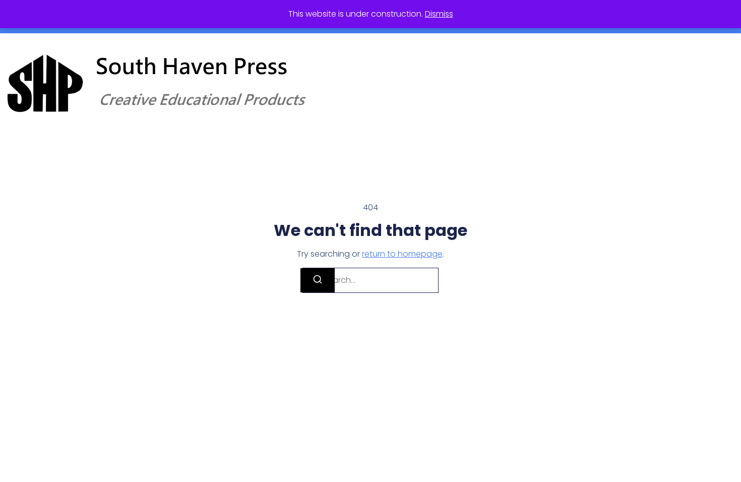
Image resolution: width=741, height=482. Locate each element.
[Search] (317, 280)
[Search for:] (370, 280)
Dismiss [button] (439, 14)
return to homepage (402, 254)
